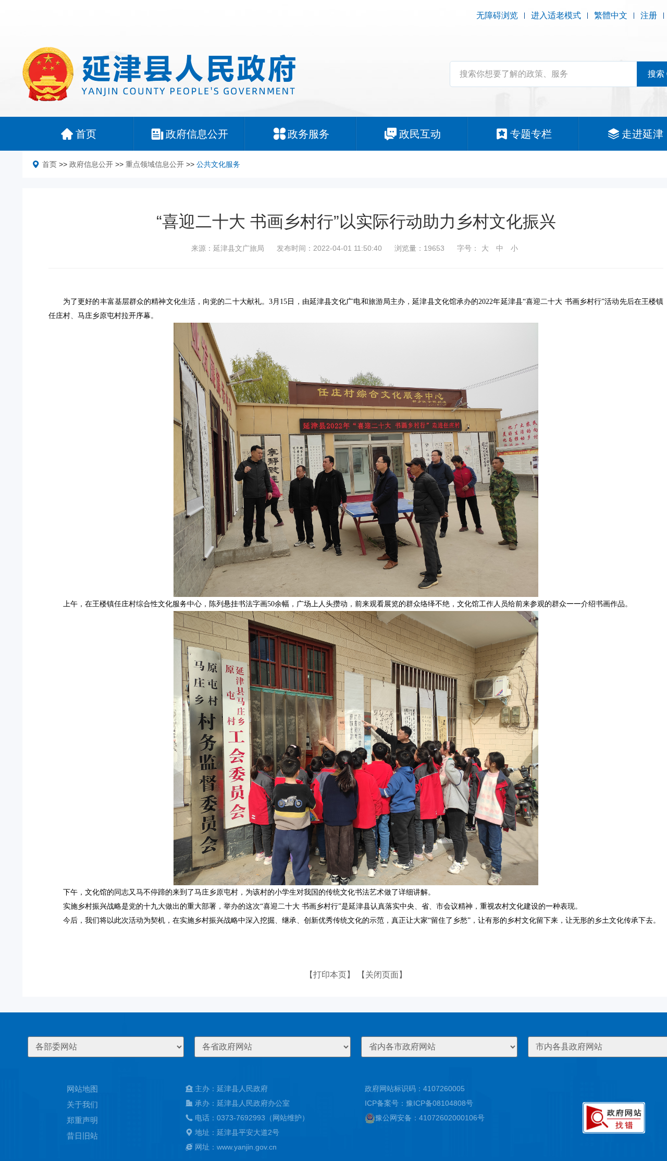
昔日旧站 (82, 1135)
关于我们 (82, 1104)
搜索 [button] (656, 73)
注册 (648, 15)
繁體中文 (610, 15)
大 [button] (485, 248)
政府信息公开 (91, 164)
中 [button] (499, 248)
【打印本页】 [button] (330, 974)
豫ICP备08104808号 (439, 1103)
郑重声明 (82, 1120)
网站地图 (82, 1088)
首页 (49, 164)
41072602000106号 (452, 1118)
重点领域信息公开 (155, 164)
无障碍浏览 (497, 15)
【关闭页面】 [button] (382, 974)
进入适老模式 (556, 15)
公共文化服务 (218, 164)
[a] (614, 1117)
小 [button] (514, 248)
